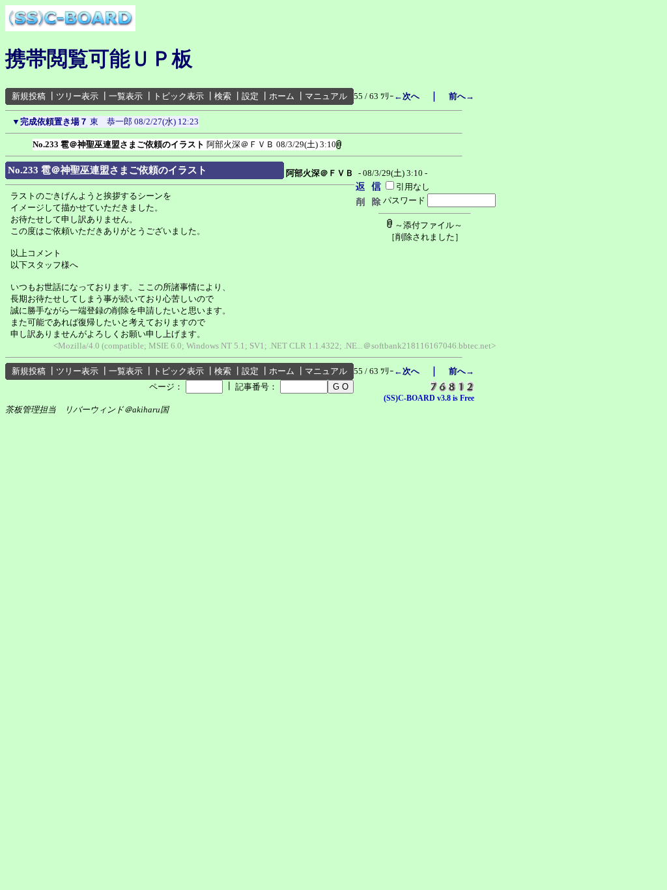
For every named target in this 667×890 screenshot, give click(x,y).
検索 (222, 96)
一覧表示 (126, 96)
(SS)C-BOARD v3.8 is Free (429, 398)
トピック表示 (178, 96)
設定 (250, 96)
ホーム (281, 96)
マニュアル (326, 96)
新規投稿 (29, 96)
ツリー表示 (77, 96)
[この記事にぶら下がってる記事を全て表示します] (26, 142)
